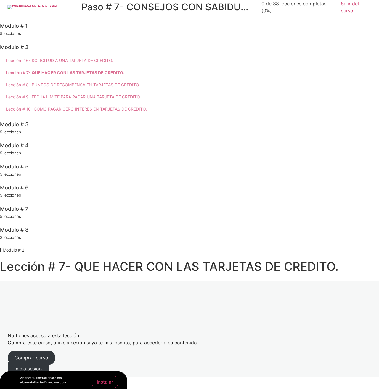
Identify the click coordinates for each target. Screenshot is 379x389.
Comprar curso (31, 358)
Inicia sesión (28, 369)
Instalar (105, 382)
